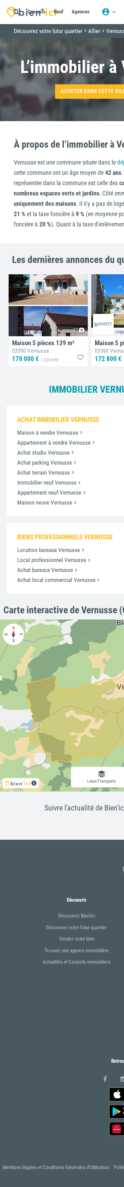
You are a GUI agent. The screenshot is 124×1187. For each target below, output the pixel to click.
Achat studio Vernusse (43, 452)
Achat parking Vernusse (44, 462)
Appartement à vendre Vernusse (54, 442)
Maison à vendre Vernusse (47, 432)
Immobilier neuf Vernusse (46, 482)
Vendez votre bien (76, 939)
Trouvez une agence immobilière (76, 950)
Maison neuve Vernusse (44, 502)
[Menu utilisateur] (109, 12)
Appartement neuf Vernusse (49, 492)
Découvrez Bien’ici (76, 916)
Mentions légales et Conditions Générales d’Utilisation (56, 1167)
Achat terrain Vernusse (43, 472)
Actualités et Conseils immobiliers (77, 962)
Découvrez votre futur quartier (76, 927)
